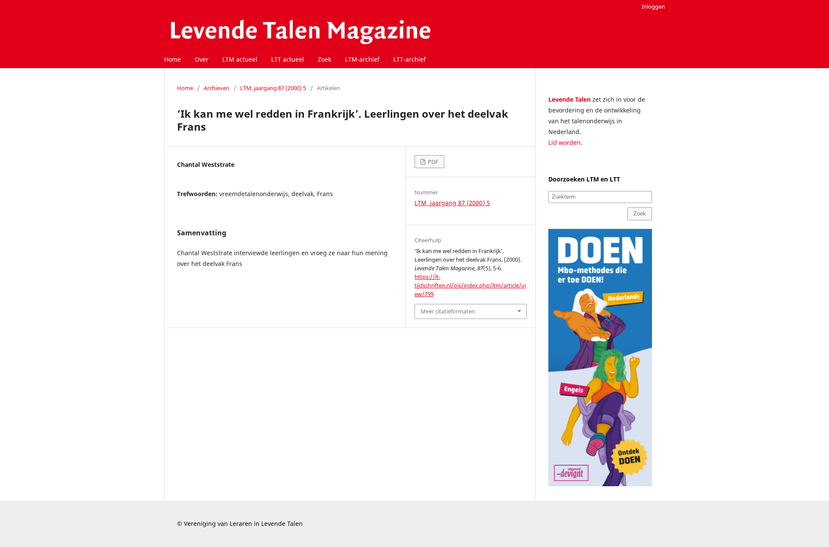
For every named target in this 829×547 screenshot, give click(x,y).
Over (202, 59)
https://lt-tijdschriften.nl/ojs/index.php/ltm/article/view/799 (470, 285)
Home (172, 59)
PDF (432, 162)
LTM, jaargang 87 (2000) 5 (273, 88)
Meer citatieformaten (448, 311)
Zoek (324, 59)
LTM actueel (239, 59)
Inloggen (653, 6)
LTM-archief (362, 59)
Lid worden (564, 142)
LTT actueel (287, 59)
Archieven (216, 88)
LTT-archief (409, 59)
